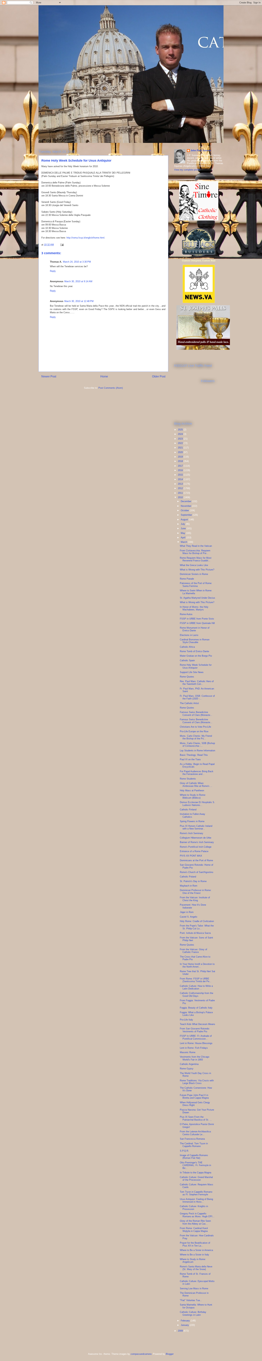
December (186, 501)
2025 (181, 429)
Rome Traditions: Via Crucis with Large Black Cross (197, 1082)
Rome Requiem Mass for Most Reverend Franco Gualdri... (195, 559)
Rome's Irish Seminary (191, 833)
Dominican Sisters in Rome (194, 574)
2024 (181, 434)
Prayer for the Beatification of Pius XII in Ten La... (195, 1244)
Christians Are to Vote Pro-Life (195, 726)
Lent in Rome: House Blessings (196, 1043)
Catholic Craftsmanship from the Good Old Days (196, 994)
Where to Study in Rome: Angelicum (193, 1260)
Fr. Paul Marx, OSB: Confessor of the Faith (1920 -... (197, 697)
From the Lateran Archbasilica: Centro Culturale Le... (195, 1133)
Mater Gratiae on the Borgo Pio (196, 655)
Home (104, 376)
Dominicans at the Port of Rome (196, 860)
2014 (181, 479)
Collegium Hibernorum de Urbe (195, 837)
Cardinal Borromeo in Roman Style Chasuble (194, 641)
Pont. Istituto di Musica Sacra (195, 933)
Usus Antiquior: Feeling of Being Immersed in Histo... (196, 1200)
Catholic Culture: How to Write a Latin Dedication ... (196, 987)
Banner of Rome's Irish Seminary (197, 842)
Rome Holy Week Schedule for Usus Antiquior (196, 666)
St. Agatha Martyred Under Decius (197, 597)
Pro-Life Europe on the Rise (194, 731)
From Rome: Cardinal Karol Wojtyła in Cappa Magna (194, 1229)
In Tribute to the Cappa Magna (195, 1172)
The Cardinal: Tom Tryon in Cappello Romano (194, 1145)
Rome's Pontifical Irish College (195, 846)
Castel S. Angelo (188, 916)
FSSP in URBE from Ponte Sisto (197, 618)
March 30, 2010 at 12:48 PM (79, 301)
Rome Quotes (187, 676)
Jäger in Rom (187, 912)
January (185, 1325)
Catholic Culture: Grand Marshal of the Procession (196, 1178)
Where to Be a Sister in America (196, 1250)
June (183, 528)
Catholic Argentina (189, 1064)
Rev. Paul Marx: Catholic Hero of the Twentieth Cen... (197, 682)
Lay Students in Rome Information (197, 750)
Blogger (169, 1354)
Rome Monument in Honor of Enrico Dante (194, 629)
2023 (181, 438)
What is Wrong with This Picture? (197, 569)
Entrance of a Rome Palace (194, 851)
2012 (181, 488)
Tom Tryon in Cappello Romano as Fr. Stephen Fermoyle (196, 1193)
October (185, 510)
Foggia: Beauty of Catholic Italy (196, 1007)
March (184, 542)
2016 (181, 470)
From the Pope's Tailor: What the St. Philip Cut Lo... (197, 927)
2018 (181, 461)
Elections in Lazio (189, 635)
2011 (181, 493)
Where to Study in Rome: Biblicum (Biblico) (193, 796)
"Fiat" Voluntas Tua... (191, 1300)
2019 (181, 456)
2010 (181, 497)
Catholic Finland (188, 809)
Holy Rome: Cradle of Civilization (197, 921)
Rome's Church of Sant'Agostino (196, 872)
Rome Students (188, 778)
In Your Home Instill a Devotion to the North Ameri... (197, 965)
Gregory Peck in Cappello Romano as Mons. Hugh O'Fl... (197, 1215)
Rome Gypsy (186, 1068)
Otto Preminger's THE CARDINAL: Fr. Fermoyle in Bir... (195, 1165)
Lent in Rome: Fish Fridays (194, 1048)
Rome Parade (187, 578)
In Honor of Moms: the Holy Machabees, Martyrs (194, 608)
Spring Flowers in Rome (192, 821)
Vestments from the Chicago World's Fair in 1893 (194, 1058)
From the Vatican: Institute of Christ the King (195, 899)
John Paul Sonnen (201, 150)
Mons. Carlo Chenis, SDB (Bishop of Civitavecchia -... (197, 744)
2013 (181, 484)
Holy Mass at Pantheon (192, 790)
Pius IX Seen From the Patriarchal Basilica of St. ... (196, 1118)
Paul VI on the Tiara (190, 759)
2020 (181, 452)
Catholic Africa (187, 647)
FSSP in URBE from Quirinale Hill (197, 623)
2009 (181, 1330)
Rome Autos (186, 614)
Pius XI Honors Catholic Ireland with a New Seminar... (196, 827)
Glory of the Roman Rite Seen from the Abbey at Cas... (195, 1222)
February (186, 1320)
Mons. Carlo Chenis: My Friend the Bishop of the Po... (196, 737)
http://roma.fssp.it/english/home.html (85, 237)
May (183, 533)
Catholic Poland (188, 876)
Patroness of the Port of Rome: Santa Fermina (196, 584)
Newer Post (48, 376)
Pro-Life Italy (186, 1019)
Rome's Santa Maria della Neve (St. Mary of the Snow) (196, 1268)
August (185, 519)
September (187, 515)
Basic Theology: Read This (194, 755)
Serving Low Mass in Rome (194, 1288)
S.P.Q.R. (184, 1150)
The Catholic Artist (189, 703)
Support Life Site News (192, 672)
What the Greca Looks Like (194, 565)
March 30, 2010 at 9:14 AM (78, 281)
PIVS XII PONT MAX (191, 855)
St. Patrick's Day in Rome (193, 881)
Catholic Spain (187, 660)
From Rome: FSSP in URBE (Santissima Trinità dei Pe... (195, 980)
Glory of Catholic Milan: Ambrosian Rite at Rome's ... (196, 784)
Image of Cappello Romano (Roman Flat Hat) (194, 1156)
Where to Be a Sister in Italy (194, 1254)
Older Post (158, 376)
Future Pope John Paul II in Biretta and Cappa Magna (194, 1096)
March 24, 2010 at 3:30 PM (77, 261)
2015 (181, 474)
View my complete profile (187, 169)
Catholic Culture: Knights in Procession (194, 1207)
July (183, 524)
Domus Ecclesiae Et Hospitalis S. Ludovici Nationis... (197, 803)
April (183, 537)
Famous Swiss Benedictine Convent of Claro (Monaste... (196, 713)
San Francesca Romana (192, 1138)
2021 (181, 447)
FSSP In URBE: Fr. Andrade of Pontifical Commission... (196, 1037)
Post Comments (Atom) (110, 388)
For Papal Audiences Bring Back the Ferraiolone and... (196, 773)
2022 (181, 443)
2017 (181, 465)
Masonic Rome (187, 1052)
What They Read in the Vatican (196, 546)
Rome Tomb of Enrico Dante (194, 651)
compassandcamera (141, 1354)
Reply (53, 271)
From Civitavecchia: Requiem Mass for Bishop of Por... (195, 552)
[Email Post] (61, 244)
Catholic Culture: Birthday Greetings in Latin (193, 1313)
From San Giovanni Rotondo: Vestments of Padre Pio (195, 1030)
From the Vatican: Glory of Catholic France (193, 951)
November (186, 506)
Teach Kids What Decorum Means (197, 1024)
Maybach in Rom (188, 885)
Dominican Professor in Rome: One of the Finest (195, 891)
